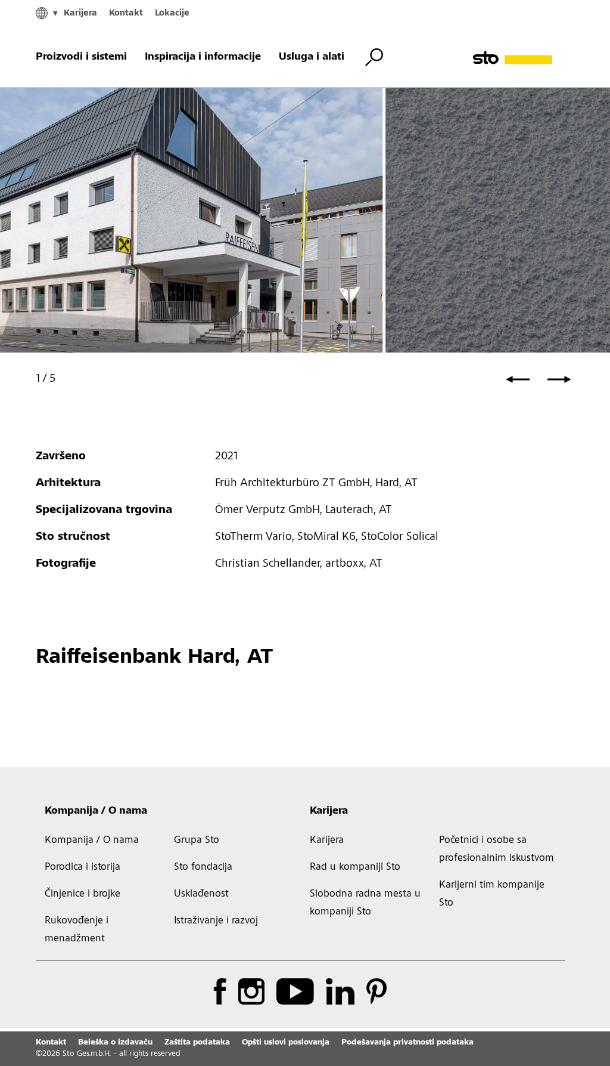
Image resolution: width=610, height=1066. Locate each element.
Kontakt (126, 13)
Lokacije (172, 13)
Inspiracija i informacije (203, 57)
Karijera (80, 13)
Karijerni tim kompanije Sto (491, 894)
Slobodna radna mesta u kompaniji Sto (365, 903)
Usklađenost (201, 894)
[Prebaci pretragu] (374, 57)
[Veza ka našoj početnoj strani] (523, 57)
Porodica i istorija (82, 867)
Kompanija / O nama (96, 811)
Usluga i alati (311, 57)
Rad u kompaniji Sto (355, 867)
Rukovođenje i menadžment (76, 930)
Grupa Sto (196, 840)
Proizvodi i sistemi (81, 57)
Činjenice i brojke (82, 894)
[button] (518, 379)
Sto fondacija (203, 867)
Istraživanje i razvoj (216, 921)
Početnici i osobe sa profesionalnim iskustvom (496, 849)
